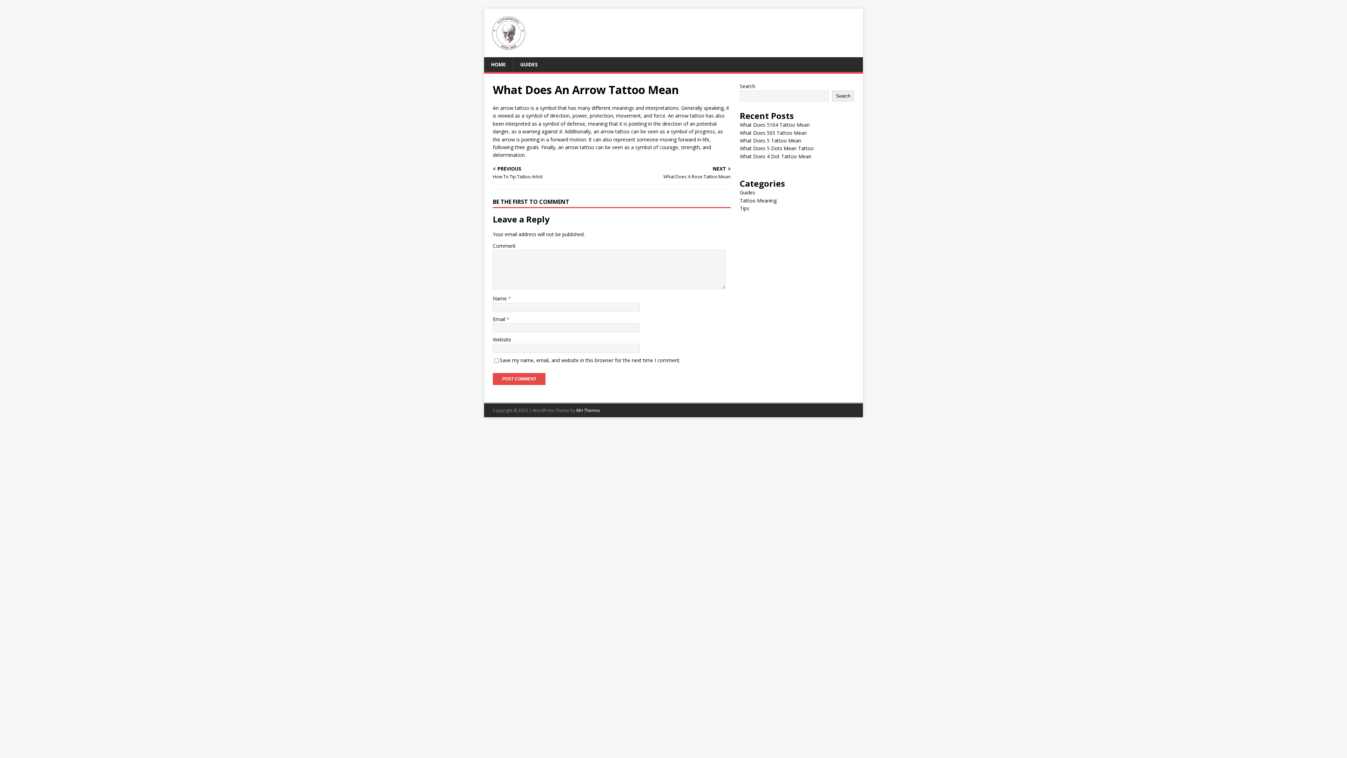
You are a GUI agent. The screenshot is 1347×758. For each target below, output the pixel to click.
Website (502, 339)
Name (500, 298)
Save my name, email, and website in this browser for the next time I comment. (590, 360)
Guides (529, 64)
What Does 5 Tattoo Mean (770, 140)
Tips (744, 208)
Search (747, 86)
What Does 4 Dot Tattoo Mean (775, 156)
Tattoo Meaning (758, 200)
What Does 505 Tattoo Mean (773, 132)
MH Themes (588, 410)
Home (498, 64)
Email (500, 319)
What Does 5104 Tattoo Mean (775, 124)
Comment (504, 245)
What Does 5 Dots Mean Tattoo (777, 148)
